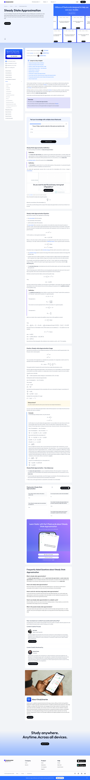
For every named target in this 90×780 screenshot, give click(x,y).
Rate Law (7, 98)
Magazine (43, 769)
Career (26, 762)
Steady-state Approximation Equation (36, 64)
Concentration (8, 87)
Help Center (59, 765)
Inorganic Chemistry (8, 77)
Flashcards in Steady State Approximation (37, 73)
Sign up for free (72, 13)
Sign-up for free (45, 743)
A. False (31, 129)
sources (31, 53)
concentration (29, 170)
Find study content (35, 1)
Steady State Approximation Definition (36, 63)
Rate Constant (8, 96)
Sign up (83, 2)
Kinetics (6, 81)
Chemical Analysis (8, 70)
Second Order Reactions (9, 100)
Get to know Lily (32, 641)
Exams (42, 762)
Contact (58, 762)
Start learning (64, 488)
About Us (26, 765)
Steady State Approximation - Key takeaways (38, 68)
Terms (17, 773)
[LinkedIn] (85, 773)
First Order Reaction (8, 91)
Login (77, 2)
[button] (5, 39)
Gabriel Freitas (46, 53)
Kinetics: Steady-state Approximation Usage (37, 66)
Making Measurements (8, 109)
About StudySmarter (33, 78)
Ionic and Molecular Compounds (10, 79)
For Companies (44, 767)
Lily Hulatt (46, 50)
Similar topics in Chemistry (34, 70)
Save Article (14, 56)
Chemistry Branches (8, 75)
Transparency (29, 773)
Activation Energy (8, 84)
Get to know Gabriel (33, 663)
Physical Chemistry (8, 116)
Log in (53, 559)
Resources (53, 1)
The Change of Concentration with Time (11, 105)
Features (44, 1)
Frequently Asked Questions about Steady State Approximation (41, 77)
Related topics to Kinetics (34, 71)
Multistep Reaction (8, 93)
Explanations (43, 765)
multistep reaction (32, 160)
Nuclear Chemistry (8, 111)
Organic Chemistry (8, 114)
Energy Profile (8, 89)
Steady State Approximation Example (11, 104)
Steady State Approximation (10, 102)
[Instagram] (78, 773)
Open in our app (48, 141)
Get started (7, 23)
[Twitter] (81, 773)
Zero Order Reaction (8, 107)
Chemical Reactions (8, 73)
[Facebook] (75, 773)
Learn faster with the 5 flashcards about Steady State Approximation (42, 75)
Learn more (30, 717)
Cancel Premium (60, 767)
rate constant (31, 218)
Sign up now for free (48, 190)
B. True (31, 132)
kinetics (45, 84)
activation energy (46, 250)
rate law (29, 87)
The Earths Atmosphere (9, 118)
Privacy (22, 773)
